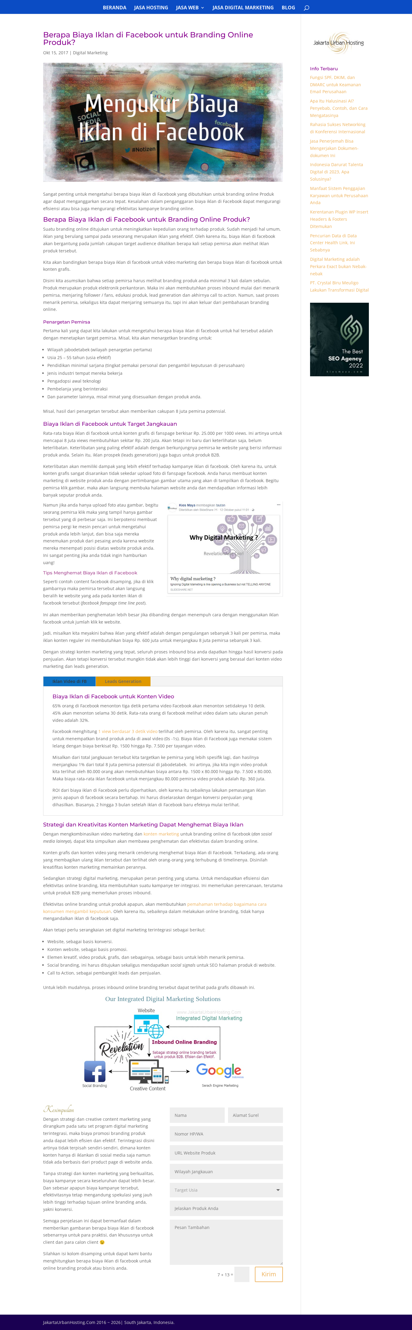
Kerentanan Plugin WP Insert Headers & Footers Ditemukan (339, 219)
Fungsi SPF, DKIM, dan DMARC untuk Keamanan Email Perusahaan (335, 84)
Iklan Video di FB (69, 681)
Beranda (114, 8)
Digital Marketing (90, 52)
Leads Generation (123, 681)
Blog (288, 8)
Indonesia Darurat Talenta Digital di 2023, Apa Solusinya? (336, 172)
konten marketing (161, 834)
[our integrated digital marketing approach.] (163, 1091)
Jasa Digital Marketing (243, 8)
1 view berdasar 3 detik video (127, 731)
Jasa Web (187, 8)
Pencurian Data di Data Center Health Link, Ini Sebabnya (333, 243)
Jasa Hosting (151, 8)
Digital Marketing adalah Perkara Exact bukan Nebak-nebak (338, 266)
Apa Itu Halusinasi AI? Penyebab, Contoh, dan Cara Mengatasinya (339, 108)
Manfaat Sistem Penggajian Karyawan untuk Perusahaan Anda (339, 195)
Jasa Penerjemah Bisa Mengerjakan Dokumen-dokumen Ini (334, 148)
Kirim (268, 1274)
